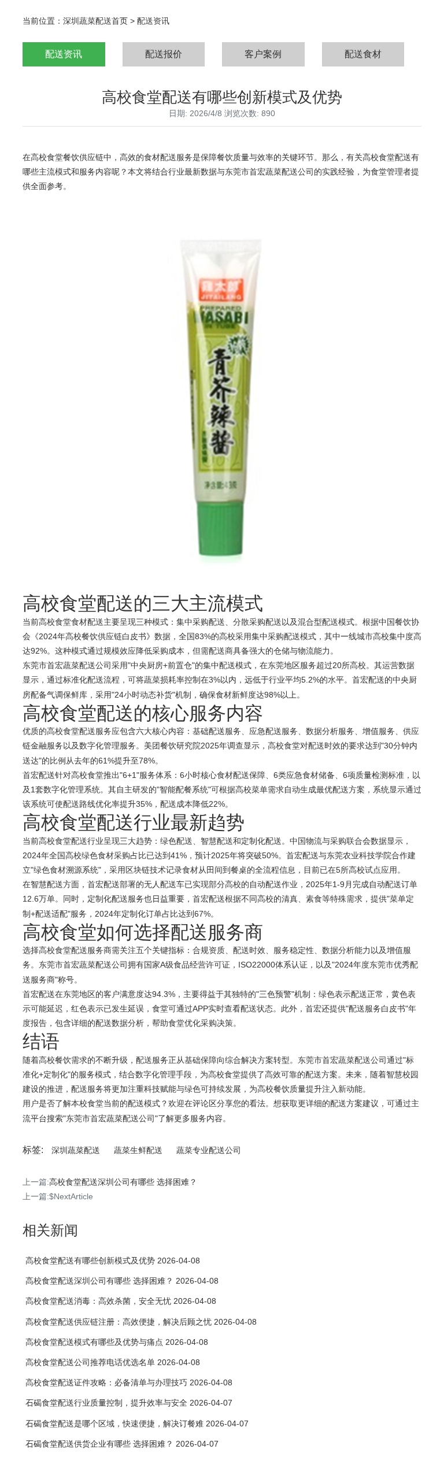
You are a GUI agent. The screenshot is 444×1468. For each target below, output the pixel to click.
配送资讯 (153, 20)
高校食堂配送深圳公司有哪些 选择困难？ (123, 1182)
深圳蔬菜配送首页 (95, 20)
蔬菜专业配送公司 (208, 1150)
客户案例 (263, 54)
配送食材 (363, 54)
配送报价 (163, 54)
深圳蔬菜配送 (75, 1150)
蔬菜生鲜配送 (138, 1150)
